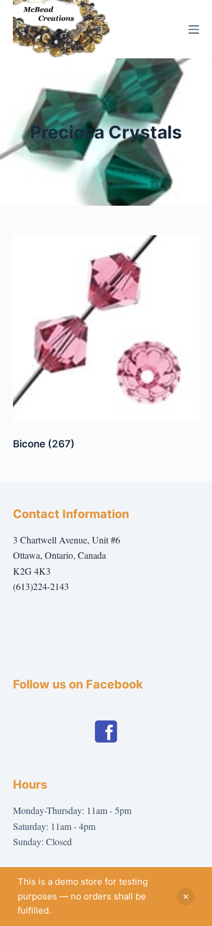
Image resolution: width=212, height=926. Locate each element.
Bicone (44, 444)
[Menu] (193, 29)
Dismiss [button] (185, 896)
